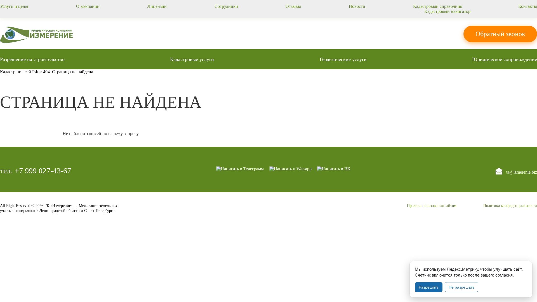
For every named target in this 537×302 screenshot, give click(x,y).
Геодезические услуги (343, 59)
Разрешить (429, 287)
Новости (357, 6)
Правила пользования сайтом (431, 206)
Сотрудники (226, 6)
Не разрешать (461, 287)
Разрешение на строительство (32, 59)
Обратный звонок (500, 33)
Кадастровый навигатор (447, 11)
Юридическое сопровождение (504, 59)
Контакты (527, 6)
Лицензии (157, 6)
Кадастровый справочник (437, 6)
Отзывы (293, 6)
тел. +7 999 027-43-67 (35, 170)
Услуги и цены (14, 6)
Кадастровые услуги (192, 59)
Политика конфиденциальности (510, 206)
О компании (88, 6)
